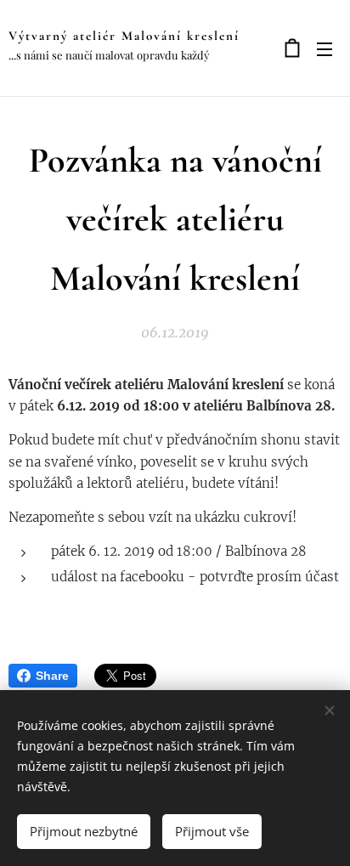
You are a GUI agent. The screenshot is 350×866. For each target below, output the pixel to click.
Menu (325, 48)
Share (52, 675)
